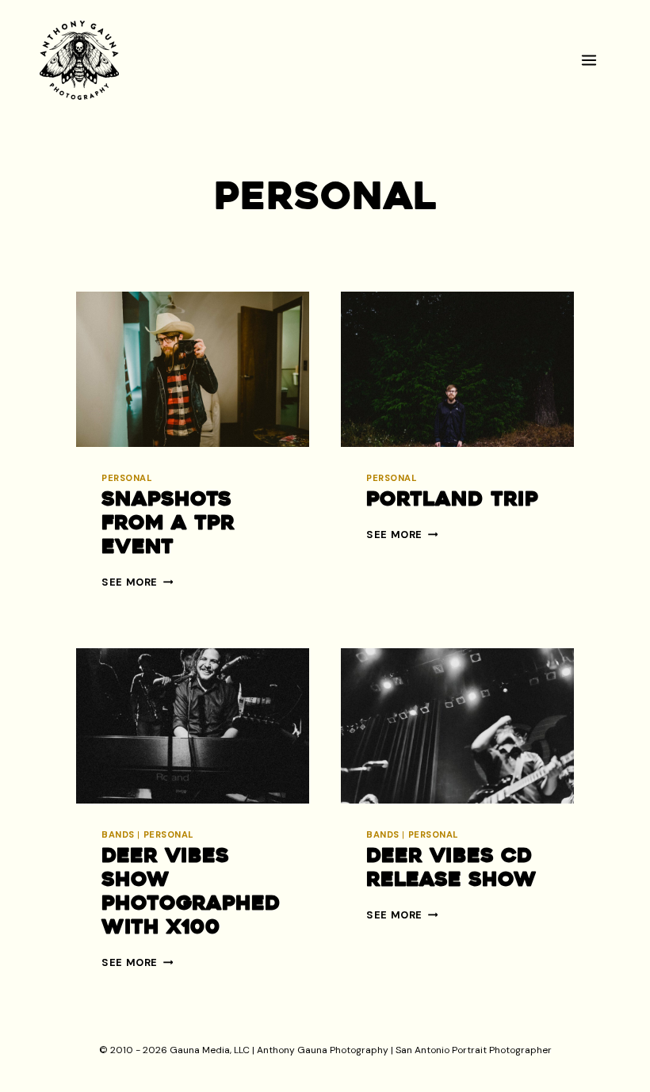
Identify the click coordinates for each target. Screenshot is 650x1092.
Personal (126, 477)
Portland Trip (452, 500)
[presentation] (192, 369)
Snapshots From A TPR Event (168, 524)
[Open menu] (596, 60)
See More (137, 582)
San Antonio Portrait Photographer (474, 1050)
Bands (118, 834)
